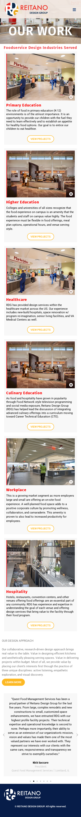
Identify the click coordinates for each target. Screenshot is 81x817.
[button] (4, 735)
